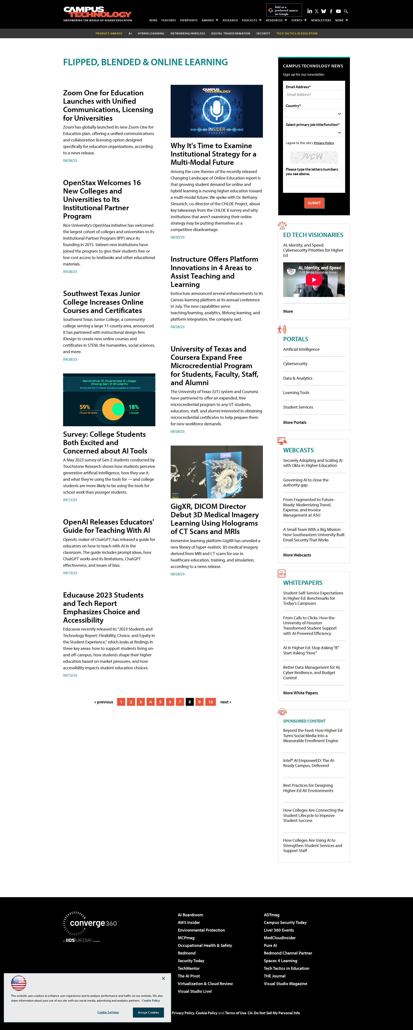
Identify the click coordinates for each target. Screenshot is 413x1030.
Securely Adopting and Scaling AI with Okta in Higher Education (312, 463)
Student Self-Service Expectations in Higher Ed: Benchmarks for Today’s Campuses (313, 598)
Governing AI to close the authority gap (306, 482)
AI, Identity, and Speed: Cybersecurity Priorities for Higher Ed (313, 250)
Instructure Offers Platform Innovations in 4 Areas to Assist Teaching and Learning (214, 271)
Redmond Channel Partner (288, 953)
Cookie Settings (108, 1012)
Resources (274, 20)
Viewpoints (189, 20)
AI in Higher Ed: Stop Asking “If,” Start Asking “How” (310, 650)
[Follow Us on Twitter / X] (317, 11)
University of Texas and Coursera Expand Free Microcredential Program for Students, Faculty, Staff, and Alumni (215, 365)
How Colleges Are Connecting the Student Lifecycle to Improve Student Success (313, 815)
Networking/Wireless (188, 33)
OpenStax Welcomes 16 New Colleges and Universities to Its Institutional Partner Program (102, 199)
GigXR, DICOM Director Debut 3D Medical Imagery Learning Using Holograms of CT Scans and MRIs (215, 518)
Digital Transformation (230, 33)
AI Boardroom (190, 914)
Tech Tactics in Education (286, 968)
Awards (208, 20)
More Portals (295, 422)
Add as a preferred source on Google (286, 10)
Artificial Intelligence (301, 349)
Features (169, 20)
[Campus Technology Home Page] (97, 13)
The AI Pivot (189, 976)
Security (263, 33)
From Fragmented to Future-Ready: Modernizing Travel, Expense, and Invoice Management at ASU (309, 507)
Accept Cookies (148, 1012)
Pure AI (270, 945)
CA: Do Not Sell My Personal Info (274, 1012)
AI (130, 33)
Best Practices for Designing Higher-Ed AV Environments (308, 788)
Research (230, 20)
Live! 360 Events (279, 930)
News (153, 20)
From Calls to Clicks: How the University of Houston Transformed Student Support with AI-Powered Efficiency (310, 625)
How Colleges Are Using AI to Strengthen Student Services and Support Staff (312, 845)
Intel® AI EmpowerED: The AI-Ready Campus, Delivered (309, 763)
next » (225, 702)
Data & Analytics (297, 378)
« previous (103, 702)
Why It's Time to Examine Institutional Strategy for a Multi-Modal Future (213, 153)
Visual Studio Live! (195, 991)
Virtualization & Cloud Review (205, 983)
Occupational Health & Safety (205, 945)
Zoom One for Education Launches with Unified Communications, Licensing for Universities (108, 105)
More (339, 20)
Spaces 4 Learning (280, 960)
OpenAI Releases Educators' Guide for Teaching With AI (108, 526)
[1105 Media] (91, 967)
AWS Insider (189, 922)
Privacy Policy (324, 142)
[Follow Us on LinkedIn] (309, 10)
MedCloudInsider (280, 937)
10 (210, 702)
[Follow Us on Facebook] (331, 11)
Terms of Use (235, 1012)
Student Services (298, 407)
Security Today (191, 960)
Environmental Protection (201, 930)
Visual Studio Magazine (285, 983)
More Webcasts (297, 555)
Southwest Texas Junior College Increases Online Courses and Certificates (103, 301)
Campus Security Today (285, 922)
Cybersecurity (295, 363)
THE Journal (275, 976)
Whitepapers (302, 582)
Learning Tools (296, 392)
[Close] (163, 978)
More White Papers (300, 693)
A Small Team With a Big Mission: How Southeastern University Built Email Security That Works (314, 534)
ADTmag (271, 914)
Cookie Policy (206, 1012)
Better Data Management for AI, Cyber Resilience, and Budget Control (311, 672)
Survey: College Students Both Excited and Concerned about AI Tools (105, 442)
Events (297, 20)
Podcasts (249, 20)
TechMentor (189, 968)
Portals (295, 338)
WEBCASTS (298, 450)
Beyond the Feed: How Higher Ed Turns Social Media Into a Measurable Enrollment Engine (312, 735)
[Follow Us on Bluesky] (323, 11)
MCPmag (186, 937)
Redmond (187, 953)
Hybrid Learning (151, 33)
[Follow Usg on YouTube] (338, 11)
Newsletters (321, 20)
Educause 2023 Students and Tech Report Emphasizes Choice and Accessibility (103, 607)
